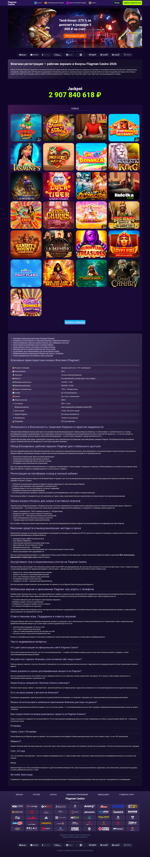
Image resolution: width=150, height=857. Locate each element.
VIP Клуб (36, 794)
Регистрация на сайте (75, 36)
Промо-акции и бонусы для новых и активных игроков (34, 347)
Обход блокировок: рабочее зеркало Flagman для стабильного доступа (41, 343)
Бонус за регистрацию (77, 3)
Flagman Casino (12, 3)
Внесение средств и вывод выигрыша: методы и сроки (34, 349)
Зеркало (19, 794)
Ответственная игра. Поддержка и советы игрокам (33, 356)
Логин (116, 3)
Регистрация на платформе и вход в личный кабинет (33, 345)
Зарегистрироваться (132, 3)
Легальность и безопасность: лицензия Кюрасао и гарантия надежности (41, 340)
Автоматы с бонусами (75, 322)
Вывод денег (103, 794)
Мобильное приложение (77, 794)
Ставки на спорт (126, 794)
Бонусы (53, 794)
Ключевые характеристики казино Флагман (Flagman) (34, 338)
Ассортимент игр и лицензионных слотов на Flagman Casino (36, 351)
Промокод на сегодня (55, 3)
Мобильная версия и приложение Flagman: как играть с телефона (38, 353)
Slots (39, 3)
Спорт (94, 3)
